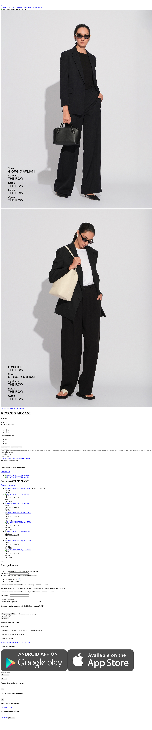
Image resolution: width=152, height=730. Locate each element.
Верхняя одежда (12, 408)
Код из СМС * (6, 616)
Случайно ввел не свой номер (25, 614)
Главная (4, 7)
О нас (9, 7)
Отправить (5, 675)
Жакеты (21, 408)
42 (8, 432)
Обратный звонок (11, 579)
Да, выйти (4, 718)
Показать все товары (8, 485)
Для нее (3, 408)
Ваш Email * (5, 595)
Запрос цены (6, 447)
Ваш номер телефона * (9, 602)
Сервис (25, 7)
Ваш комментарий (7, 600)
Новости (31, 7)
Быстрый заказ (16, 447)
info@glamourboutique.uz (9, 642)
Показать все (5, 472)
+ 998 (39, 602)
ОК (3, 689)
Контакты (38, 7)
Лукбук (14, 7)
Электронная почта (12, 581)
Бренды (20, 7)
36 (8, 430)
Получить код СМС (8, 614)
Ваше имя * (5, 573)
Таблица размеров (7, 426)
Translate (16, 4)
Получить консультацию (15, 458)
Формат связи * (6, 575)
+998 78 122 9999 (24, 642)
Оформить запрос (7, 707)
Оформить (5, 618)
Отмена (4, 679)
